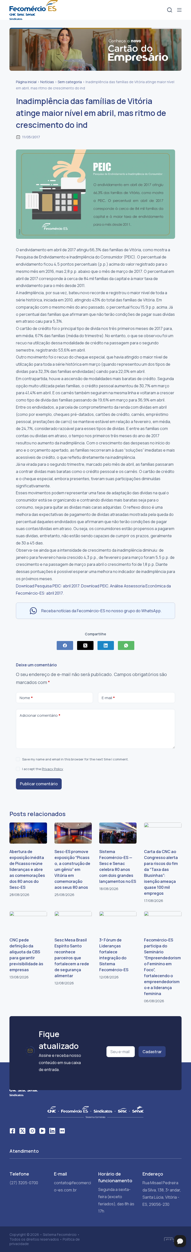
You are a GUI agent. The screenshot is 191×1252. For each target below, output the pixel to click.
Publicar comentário (39, 784)
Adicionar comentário (40, 715)
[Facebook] (65, 645)
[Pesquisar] (169, 9)
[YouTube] (42, 1131)
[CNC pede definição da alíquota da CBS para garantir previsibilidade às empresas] (28, 921)
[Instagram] (32, 1131)
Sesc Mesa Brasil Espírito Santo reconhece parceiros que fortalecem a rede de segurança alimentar (71, 957)
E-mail (108, 697)
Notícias (47, 81)
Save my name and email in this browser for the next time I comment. (75, 759)
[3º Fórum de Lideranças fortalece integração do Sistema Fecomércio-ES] (118, 921)
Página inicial (26, 81)
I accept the (42, 769)
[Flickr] (62, 1131)
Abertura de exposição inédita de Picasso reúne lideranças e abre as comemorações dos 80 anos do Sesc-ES (27, 869)
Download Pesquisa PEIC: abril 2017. (48, 586)
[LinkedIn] (105, 645)
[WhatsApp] (126, 645)
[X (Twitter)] (85, 645)
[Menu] (179, 10)
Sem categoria (70, 81)
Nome (26, 697)
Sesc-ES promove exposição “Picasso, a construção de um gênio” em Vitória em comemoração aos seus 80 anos (72, 869)
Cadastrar (152, 1051)
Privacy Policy (52, 769)
